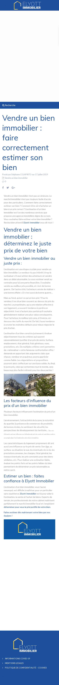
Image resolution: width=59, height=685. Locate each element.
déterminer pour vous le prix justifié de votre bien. (27, 507)
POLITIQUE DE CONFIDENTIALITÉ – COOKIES (26, 667)
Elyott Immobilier (32, 222)
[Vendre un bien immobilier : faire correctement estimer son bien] (29, 384)
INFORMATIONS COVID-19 (17, 658)
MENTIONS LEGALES (14, 663)
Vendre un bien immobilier (16, 178)
